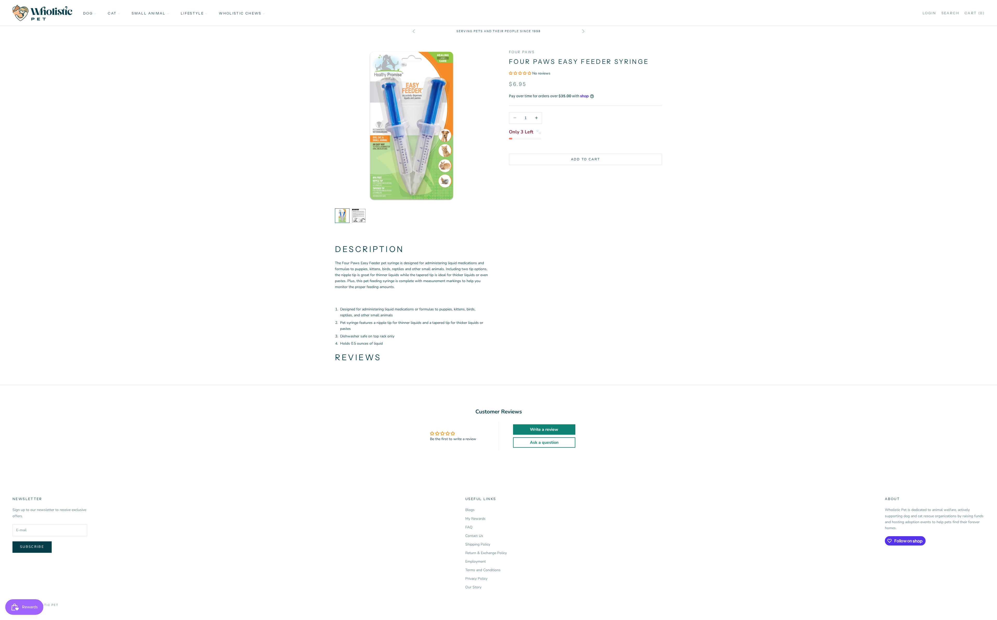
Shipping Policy (477, 544)
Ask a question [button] (544, 442)
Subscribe (32, 546)
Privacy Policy (476, 578)
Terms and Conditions (483, 570)
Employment (475, 561)
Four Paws (522, 52)
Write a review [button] (544, 429)
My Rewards (475, 518)
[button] (520, 73)
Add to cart (585, 159)
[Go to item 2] (359, 215)
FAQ (469, 527)
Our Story (473, 587)
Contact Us (474, 535)
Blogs (470, 509)
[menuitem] (90, 13)
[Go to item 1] (342, 215)
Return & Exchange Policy (486, 552)
